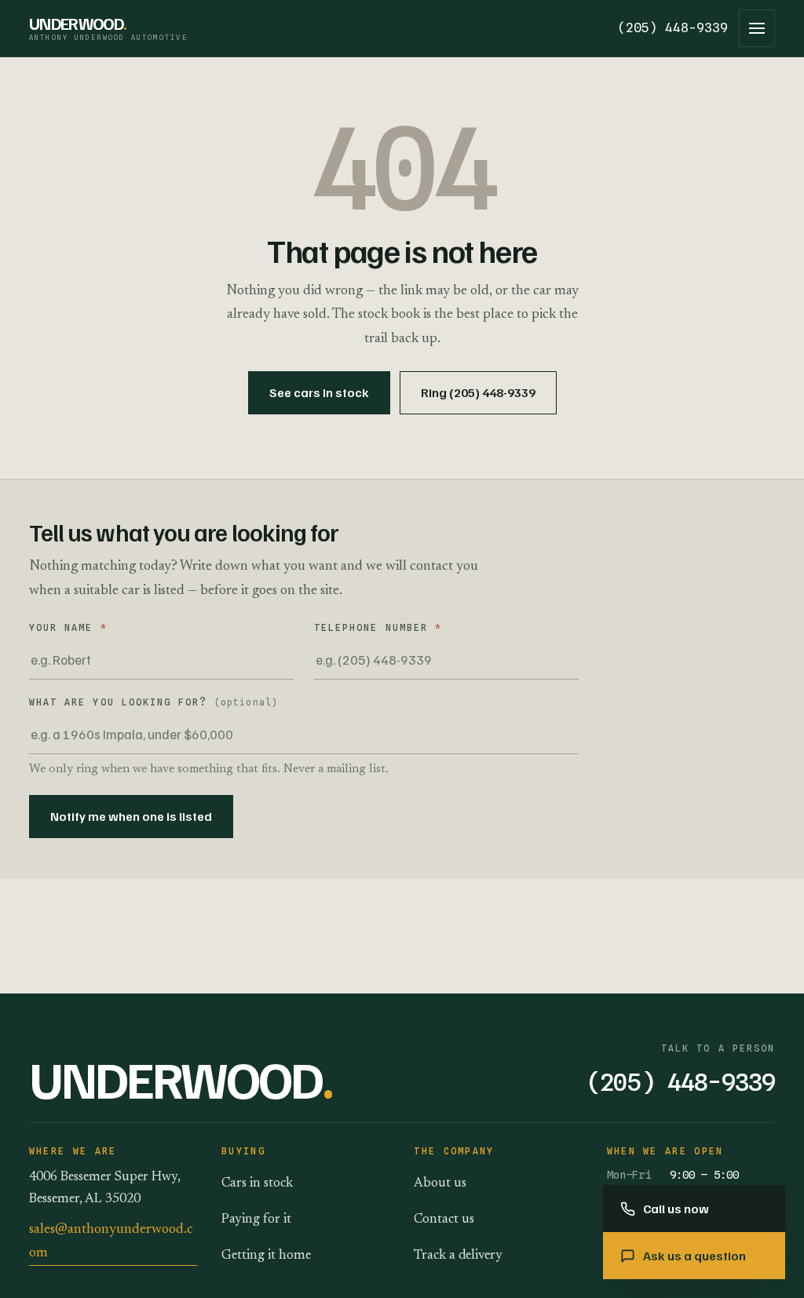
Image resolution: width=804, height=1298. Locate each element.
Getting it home (266, 1255)
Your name (68, 627)
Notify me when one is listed (131, 816)
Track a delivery (458, 1255)
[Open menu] (757, 28)
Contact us (444, 1219)
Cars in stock (257, 1183)
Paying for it (256, 1219)
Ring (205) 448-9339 (478, 392)
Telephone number (378, 627)
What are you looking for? (153, 702)
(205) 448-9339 (673, 27)
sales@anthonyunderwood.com (111, 1241)
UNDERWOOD (108, 28)
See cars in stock (319, 392)
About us (440, 1183)
